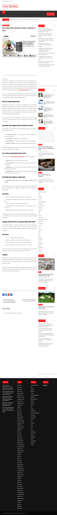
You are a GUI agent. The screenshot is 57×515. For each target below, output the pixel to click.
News (39, 233)
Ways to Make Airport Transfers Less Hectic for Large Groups (29, 300)
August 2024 (19, 428)
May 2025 (19, 411)
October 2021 (20, 496)
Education (40, 203)
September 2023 (20, 450)
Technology (6, 15)
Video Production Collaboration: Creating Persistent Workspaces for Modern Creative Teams (45, 30)
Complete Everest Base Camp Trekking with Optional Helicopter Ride (45, 275)
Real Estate (40, 239)
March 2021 (19, 508)
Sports (39, 245)
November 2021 (20, 494)
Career (39, 199)
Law (39, 227)
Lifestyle (33, 12)
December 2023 (20, 444)
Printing (40, 237)
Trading (40, 249)
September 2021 (20, 498)
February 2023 (20, 464)
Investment (40, 223)
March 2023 (19, 462)
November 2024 (20, 423)
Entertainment (41, 205)
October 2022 (20, 472)
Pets (39, 235)
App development (42, 191)
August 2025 (19, 405)
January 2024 (20, 442)
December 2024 (20, 421)
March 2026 (19, 391)
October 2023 (20, 448)
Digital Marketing (42, 201)
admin (4, 32)
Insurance (40, 221)
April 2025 (19, 413)
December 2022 (20, 468)
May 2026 (19, 387)
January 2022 (20, 490)
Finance (40, 209)
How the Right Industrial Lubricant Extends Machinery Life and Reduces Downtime (9, 301)
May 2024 (19, 434)
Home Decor (41, 217)
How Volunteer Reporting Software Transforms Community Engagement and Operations (46, 40)
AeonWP (24, 513)
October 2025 (20, 401)
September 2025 (20, 403)
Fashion (40, 207)
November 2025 (20, 399)
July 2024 (19, 431)
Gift (39, 213)
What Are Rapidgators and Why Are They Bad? (19, 19)
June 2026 (19, 385)
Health (20, 12)
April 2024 (19, 436)
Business (14, 12)
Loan (39, 231)
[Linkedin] (11, 295)
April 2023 (19, 460)
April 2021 (19, 506)
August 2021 (19, 500)
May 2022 (19, 482)
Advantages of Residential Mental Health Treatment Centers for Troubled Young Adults (45, 50)
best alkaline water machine (17, 156)
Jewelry (40, 225)
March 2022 (19, 486)
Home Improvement (6, 25)
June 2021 (19, 504)
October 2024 (20, 425)
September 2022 (20, 474)
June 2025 (19, 409)
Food (39, 211)
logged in (11, 313)
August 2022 (19, 476)
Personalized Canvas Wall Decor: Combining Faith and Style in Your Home (45, 58)
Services (40, 241)
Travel (14, 15)
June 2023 (19, 456)
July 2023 (19, 454)
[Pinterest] (9, 295)
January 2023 (20, 466)
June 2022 (19, 480)
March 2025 (19, 415)
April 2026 (19, 389)
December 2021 (20, 492)
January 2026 (20, 395)
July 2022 (19, 478)
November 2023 (20, 446)
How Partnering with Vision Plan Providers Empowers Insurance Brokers (45, 35)
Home (26, 12)
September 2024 (20, 427)
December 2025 (20, 397)
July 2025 (19, 407)
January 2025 (20, 419)
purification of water (23, 89)
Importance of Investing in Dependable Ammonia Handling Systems (45, 45)
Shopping (40, 243)
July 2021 (19, 502)
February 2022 (20, 488)
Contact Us (20, 15)
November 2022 (20, 470)
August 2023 (19, 452)
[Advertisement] (21, 67)
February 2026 (20, 393)
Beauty (39, 195)
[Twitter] (6, 295)
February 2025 (20, 417)
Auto (8, 12)
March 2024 (19, 438)
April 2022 (19, 484)
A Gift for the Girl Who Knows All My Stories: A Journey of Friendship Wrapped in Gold (46, 148)
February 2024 (20, 440)
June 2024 (19, 432)
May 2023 (19, 458)
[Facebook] (3, 295)
